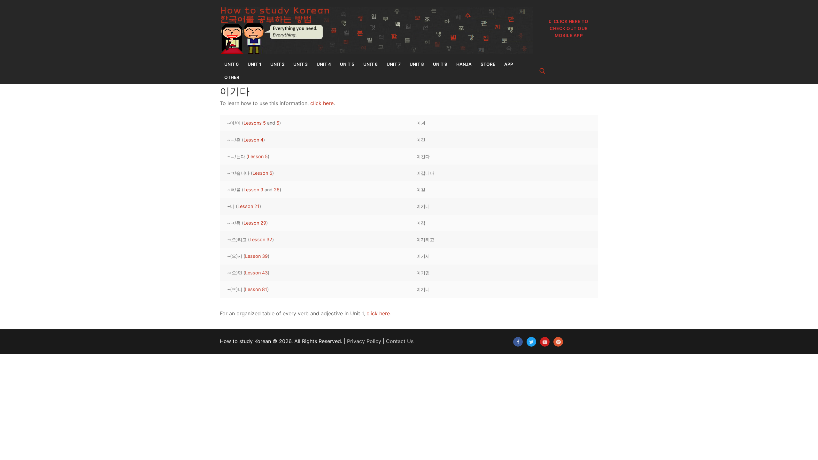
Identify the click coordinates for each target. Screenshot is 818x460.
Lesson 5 (258, 156)
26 (277, 189)
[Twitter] (531, 342)
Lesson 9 (253, 189)
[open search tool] (542, 71)
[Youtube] (545, 342)
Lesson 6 (262, 173)
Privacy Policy (364, 341)
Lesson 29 (254, 223)
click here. (379, 313)
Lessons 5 (254, 123)
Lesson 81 (256, 289)
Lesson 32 (261, 239)
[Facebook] (518, 342)
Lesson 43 (256, 272)
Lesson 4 (253, 139)
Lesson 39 (256, 256)
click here (322, 103)
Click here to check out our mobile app (569, 28)
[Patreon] (558, 342)
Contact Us (399, 341)
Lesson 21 (248, 206)
